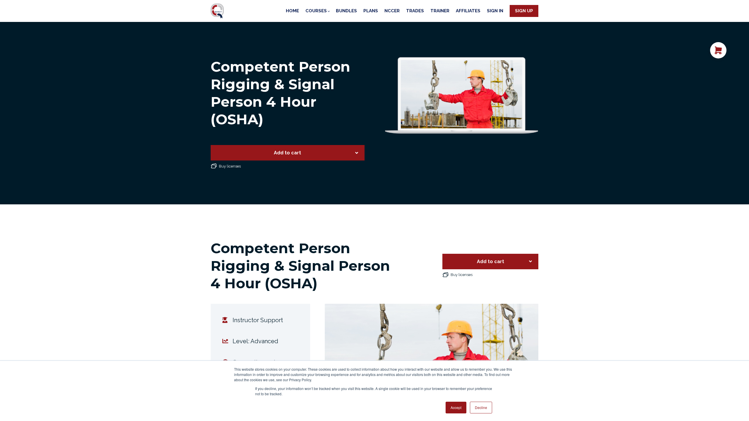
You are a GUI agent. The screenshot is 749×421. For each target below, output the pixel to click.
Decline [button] (481, 407)
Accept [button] (456, 407)
